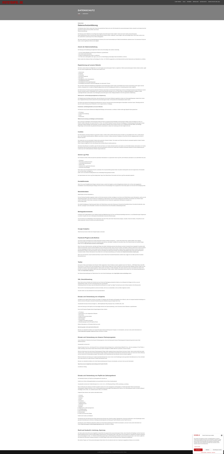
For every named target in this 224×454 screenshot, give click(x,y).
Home (79, 13)
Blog (184, 1)
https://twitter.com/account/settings (121, 273)
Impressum (213, 452)
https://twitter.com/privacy (88, 270)
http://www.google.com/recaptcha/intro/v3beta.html (88, 327)
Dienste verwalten (197, 446)
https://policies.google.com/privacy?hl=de (89, 331)
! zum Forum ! (177, 1)
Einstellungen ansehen (217, 449)
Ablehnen (207, 449)
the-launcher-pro (115, 452)
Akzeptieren (198, 449)
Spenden (189, 1)
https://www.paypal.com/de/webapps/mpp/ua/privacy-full (92, 424)
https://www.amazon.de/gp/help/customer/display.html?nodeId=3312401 (93, 363)
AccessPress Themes (123, 452)
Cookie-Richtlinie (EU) (214, 1)
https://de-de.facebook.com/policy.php (131, 251)
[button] (221, 435)
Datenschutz (209, 452)
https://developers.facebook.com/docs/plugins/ (93, 243)
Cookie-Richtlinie (203, 452)
